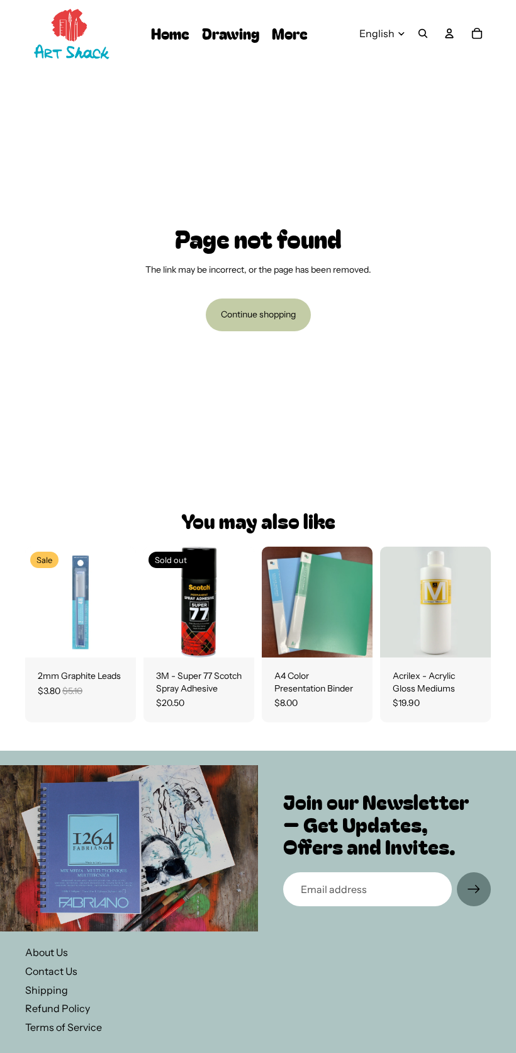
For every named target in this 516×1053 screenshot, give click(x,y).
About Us (46, 952)
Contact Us (51, 971)
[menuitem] (290, 33)
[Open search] (423, 33)
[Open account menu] (449, 33)
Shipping (46, 990)
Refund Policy (57, 1008)
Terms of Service (63, 1027)
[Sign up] (474, 889)
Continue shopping (258, 314)
